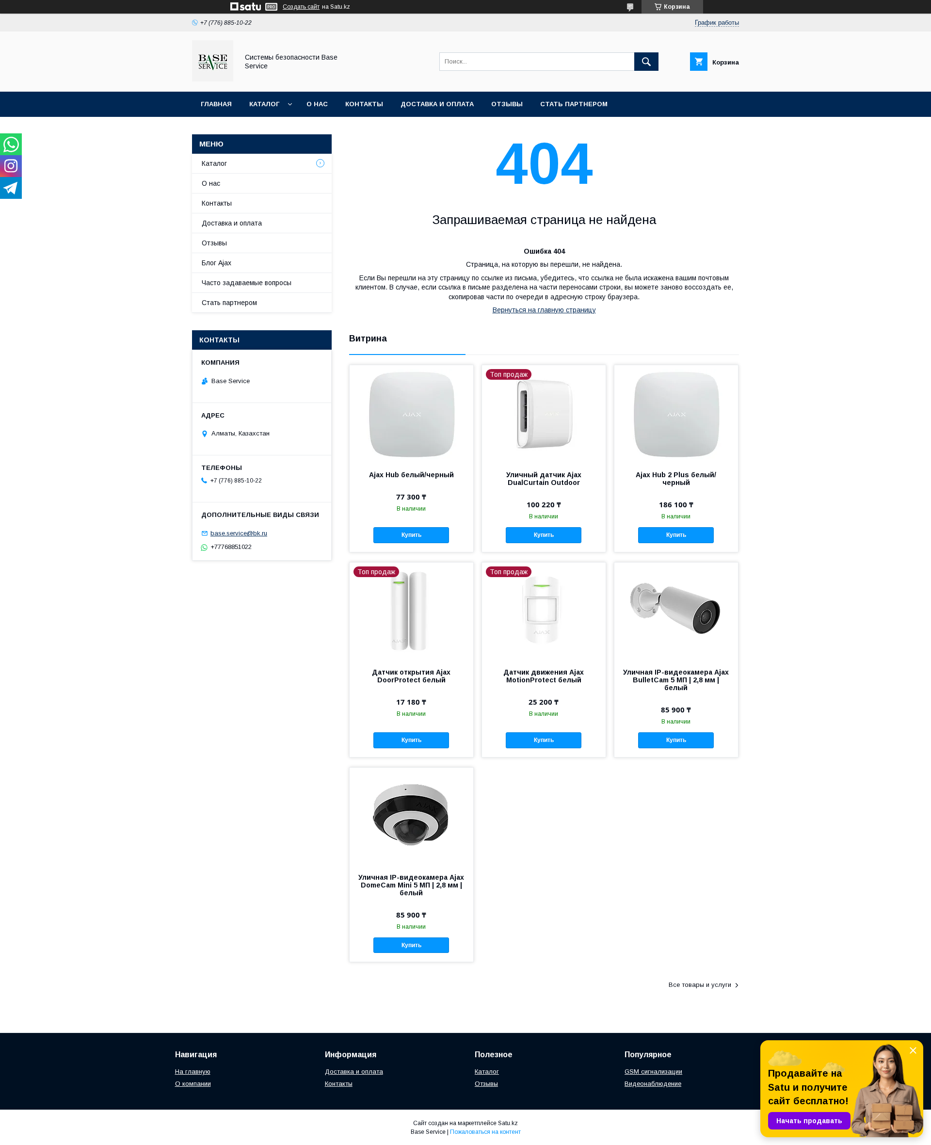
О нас (317, 104)
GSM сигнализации (653, 1071)
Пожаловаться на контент (485, 1132)
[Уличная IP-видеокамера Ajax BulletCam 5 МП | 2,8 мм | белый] (676, 611)
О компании (193, 1083)
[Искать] (646, 61)
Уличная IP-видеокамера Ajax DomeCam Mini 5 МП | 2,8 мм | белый (411, 885)
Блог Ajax (216, 263)
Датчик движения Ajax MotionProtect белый (543, 676)
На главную (192, 1071)
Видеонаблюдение (653, 1083)
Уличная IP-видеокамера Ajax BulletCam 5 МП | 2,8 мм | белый (676, 680)
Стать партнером (574, 104)
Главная (216, 104)
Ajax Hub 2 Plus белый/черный (676, 478)
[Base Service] (212, 79)
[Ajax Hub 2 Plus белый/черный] (676, 413)
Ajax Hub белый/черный (411, 475)
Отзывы (507, 104)
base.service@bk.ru (238, 533)
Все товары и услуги (700, 984)
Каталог (264, 104)
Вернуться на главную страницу (544, 310)
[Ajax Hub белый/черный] (411, 413)
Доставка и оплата (437, 104)
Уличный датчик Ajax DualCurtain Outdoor (543, 478)
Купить (411, 535)
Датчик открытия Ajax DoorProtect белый (411, 676)
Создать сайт (301, 6)
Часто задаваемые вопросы (246, 283)
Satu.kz (508, 1123)
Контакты (364, 104)
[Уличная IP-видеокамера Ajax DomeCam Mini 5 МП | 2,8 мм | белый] (411, 816)
